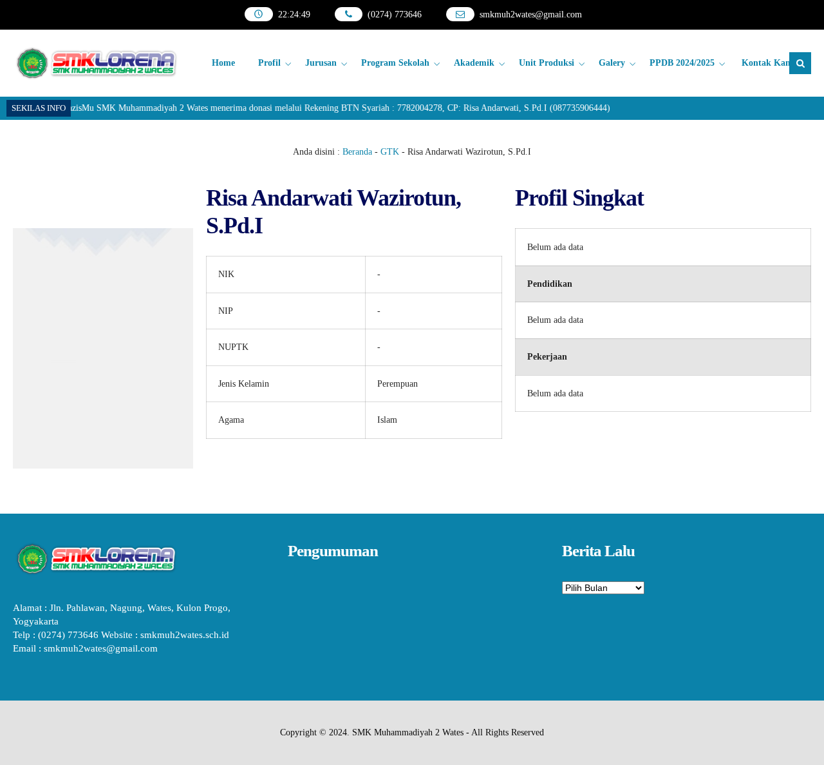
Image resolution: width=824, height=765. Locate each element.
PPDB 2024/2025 (682, 63)
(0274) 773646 (395, 14)
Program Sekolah (395, 63)
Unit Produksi (546, 63)
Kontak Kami (769, 63)
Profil (269, 63)
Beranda (357, 152)
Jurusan (321, 63)
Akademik (474, 63)
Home (223, 63)
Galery (612, 63)
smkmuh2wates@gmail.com (531, 14)
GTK (389, 152)
